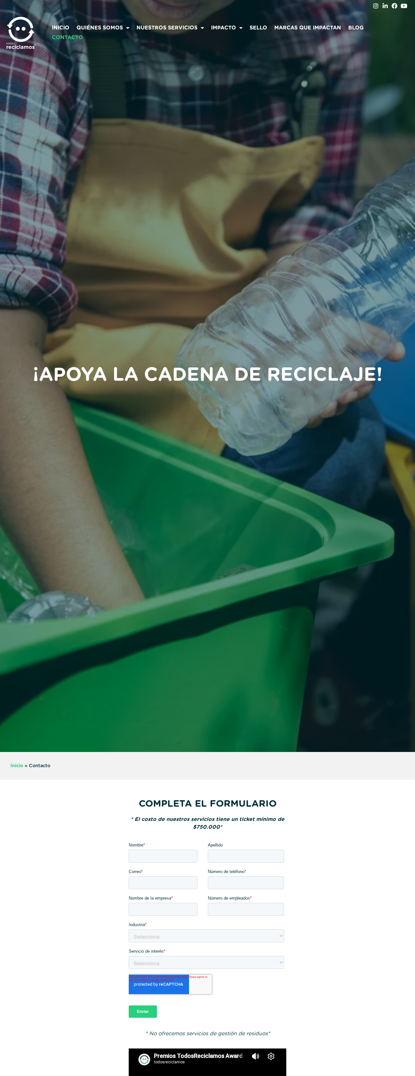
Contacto (67, 37)
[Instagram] (376, 6)
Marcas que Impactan (307, 27)
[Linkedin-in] (385, 6)
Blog (356, 27)
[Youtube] (404, 6)
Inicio (60, 27)
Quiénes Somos (100, 27)
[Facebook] (394, 6)
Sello (258, 27)
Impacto (223, 27)
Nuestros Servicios (166, 27)
